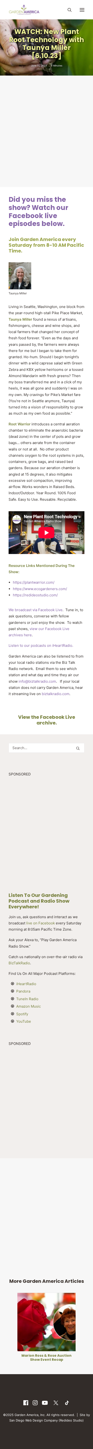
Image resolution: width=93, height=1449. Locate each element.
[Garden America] (24, 9)
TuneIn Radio (27, 999)
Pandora (23, 991)
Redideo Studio (71, 1420)
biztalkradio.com (55, 694)
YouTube (23, 1021)
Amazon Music (28, 1006)
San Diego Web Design (26, 1420)
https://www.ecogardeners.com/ (40, 589)
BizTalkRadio (19, 963)
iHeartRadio (26, 984)
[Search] (67, 10)
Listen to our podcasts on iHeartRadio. (41, 645)
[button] (82, 9)
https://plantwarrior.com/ (33, 582)
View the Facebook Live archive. (46, 720)
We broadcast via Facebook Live (35, 610)
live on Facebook (40, 923)
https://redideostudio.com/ (35, 595)
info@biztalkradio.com (37, 681)
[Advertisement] (46, 130)
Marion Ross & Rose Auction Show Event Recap (46, 1357)
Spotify (22, 1014)
